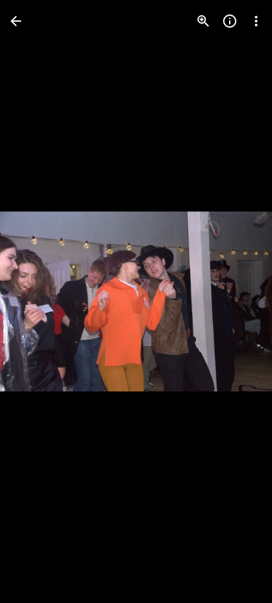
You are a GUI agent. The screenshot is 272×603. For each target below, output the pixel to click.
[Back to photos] (16, 21)
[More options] (256, 21)
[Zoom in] (203, 21)
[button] (36, 301)
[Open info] (230, 21)
